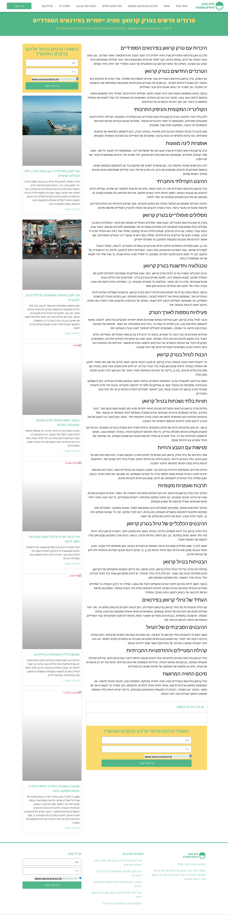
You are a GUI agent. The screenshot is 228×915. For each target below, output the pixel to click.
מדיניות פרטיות (164, 756)
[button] (90, 706)
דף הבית (167, 28)
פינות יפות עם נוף (86, 6)
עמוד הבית (181, 6)
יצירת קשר (47, 6)
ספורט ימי (64, 6)
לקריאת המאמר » (71, 209)
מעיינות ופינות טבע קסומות (143, 6)
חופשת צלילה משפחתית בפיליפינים (57, 654)
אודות (167, 6)
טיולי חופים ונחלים (112, 6)
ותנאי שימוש (151, 756)
